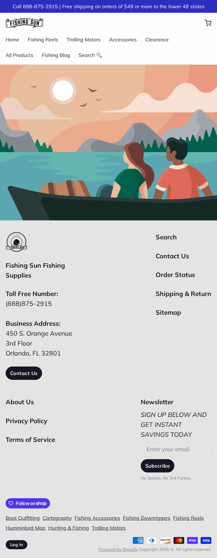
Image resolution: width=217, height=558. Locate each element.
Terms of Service (30, 439)
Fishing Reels (43, 39)
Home (12, 39)
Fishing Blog (56, 55)
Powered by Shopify (118, 549)
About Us (20, 402)
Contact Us (24, 373)
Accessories (123, 39)
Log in (16, 544)
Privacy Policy (26, 421)
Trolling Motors (84, 39)
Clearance (157, 39)
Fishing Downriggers (146, 518)
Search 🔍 (90, 55)
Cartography (57, 518)
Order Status (175, 275)
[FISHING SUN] (24, 22)
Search (166, 237)
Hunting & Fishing (68, 528)
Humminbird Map (25, 528)
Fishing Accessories (97, 518)
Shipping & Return (183, 293)
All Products (19, 55)
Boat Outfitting (23, 518)
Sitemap (168, 312)
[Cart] (205, 23)
